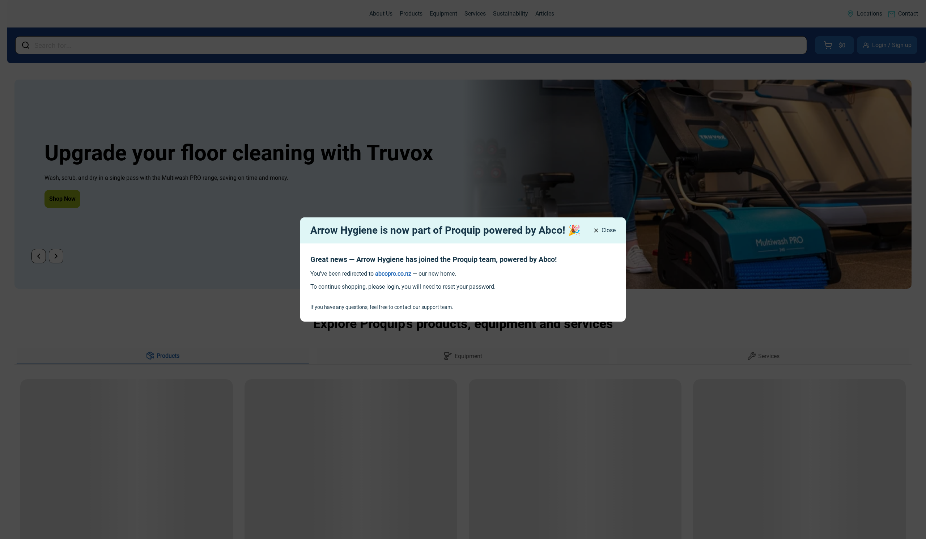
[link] (393, 273)
